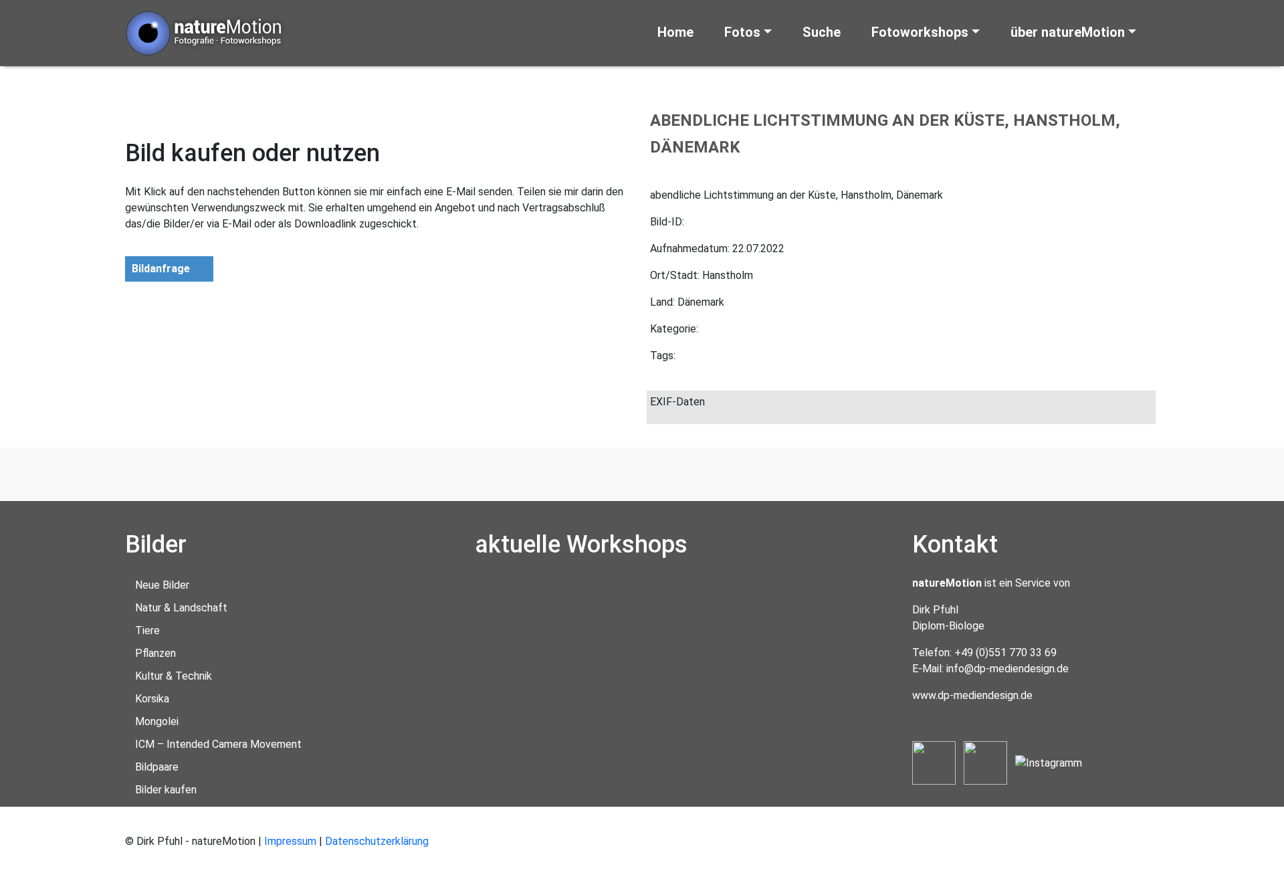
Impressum (290, 841)
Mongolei (157, 721)
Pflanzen (155, 653)
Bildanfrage (161, 268)
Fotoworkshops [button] (919, 32)
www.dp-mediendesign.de (972, 695)
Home (675, 32)
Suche (821, 32)
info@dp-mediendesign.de (1007, 668)
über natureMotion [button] (1067, 32)
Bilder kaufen (166, 789)
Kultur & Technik (173, 676)
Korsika (152, 698)
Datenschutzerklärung (377, 841)
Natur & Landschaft (181, 607)
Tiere (147, 630)
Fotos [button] (742, 32)
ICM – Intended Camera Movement (218, 744)
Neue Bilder (162, 585)
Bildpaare (157, 767)
